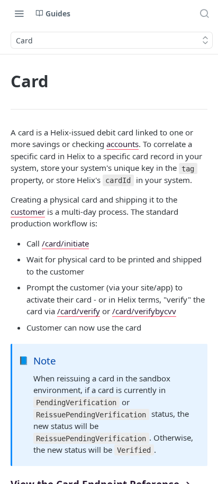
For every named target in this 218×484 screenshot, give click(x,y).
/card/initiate (65, 243)
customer (28, 211)
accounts (122, 144)
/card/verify (78, 311)
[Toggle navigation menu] (19, 13)
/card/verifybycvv (144, 311)
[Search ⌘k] (204, 13)
